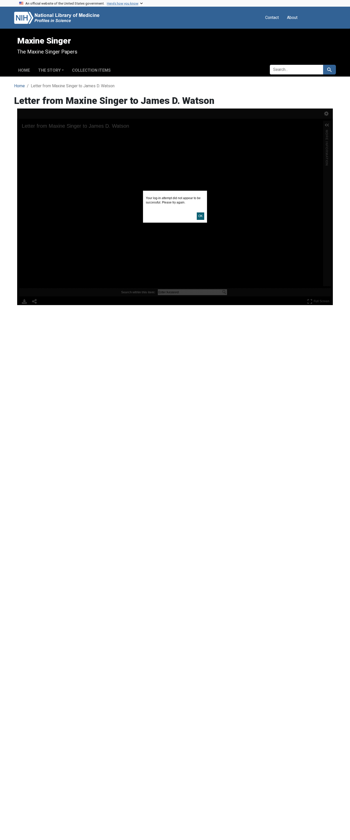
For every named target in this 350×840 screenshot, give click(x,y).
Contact (272, 17)
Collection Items (91, 70)
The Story (49, 70)
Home (24, 70)
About (292, 17)
